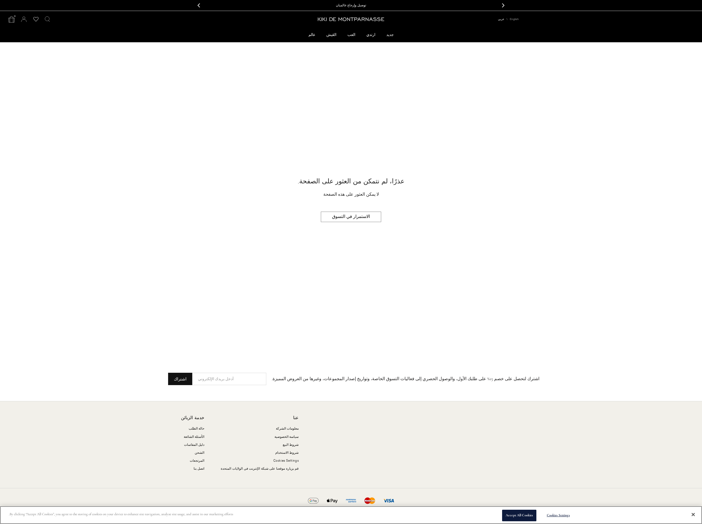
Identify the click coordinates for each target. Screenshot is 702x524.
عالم (311, 34)
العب (351, 34)
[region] (351, 515)
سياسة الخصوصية (286, 437)
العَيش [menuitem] (331, 34)
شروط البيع (291, 444)
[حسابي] (24, 19)
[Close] (693, 514)
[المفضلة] (36, 19)
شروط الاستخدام (287, 452)
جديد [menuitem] (390, 34)
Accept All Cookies (519, 515)
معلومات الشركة (287, 428)
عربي (501, 19)
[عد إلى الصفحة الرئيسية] (351, 19)
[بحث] (47, 19)
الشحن (199, 452)
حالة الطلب (197, 428)
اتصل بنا (199, 468)
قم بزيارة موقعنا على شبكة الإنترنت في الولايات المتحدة (260, 468)
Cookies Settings (558, 515)
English (514, 19)
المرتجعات (197, 460)
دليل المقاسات (194, 444)
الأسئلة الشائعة (194, 437)
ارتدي (370, 34)
